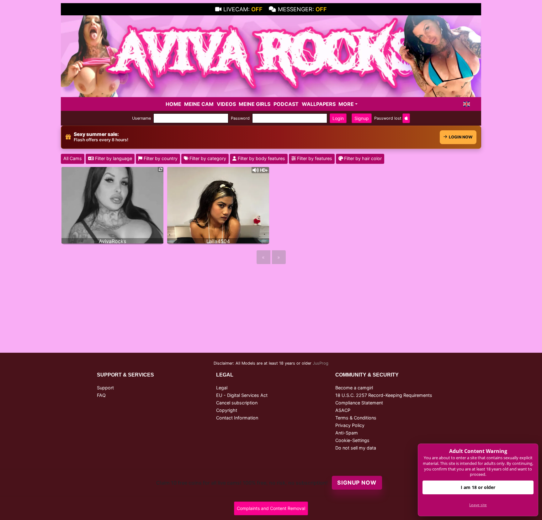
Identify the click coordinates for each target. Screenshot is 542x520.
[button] (467, 104)
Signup (361, 118)
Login (338, 118)
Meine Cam (199, 104)
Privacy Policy (349, 425)
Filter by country (160, 158)
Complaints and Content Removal (271, 508)
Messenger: (302, 9)
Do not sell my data (355, 447)
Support (105, 387)
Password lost (387, 118)
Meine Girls (254, 104)
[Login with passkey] (406, 118)
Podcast (286, 104)
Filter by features (314, 158)
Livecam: (243, 9)
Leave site (478, 504)
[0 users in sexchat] (112, 204)
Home (173, 104)
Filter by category (207, 158)
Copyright (226, 410)
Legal (221, 387)
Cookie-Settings (352, 440)
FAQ (101, 395)
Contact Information (237, 417)
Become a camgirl (354, 387)
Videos (226, 104)
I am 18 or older (478, 487)
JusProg (320, 363)
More (346, 104)
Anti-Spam (346, 432)
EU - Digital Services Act (242, 395)
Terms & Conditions (355, 417)
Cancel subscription (237, 402)
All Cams (72, 158)
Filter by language (113, 158)
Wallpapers (319, 104)
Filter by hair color (362, 158)
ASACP (342, 410)
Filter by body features (260, 158)
